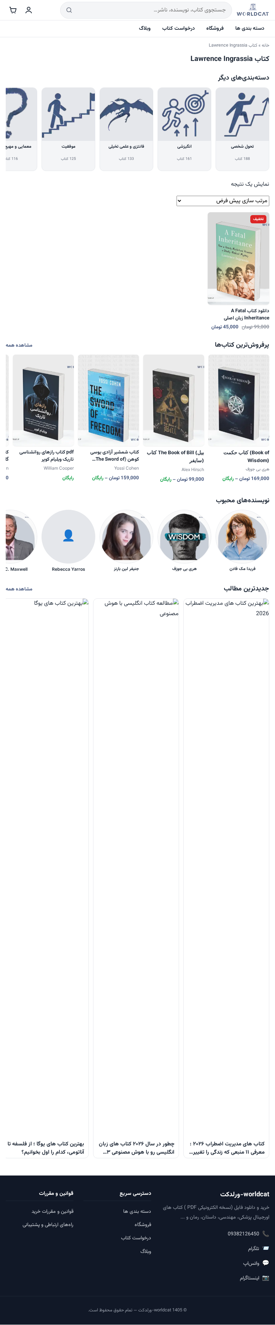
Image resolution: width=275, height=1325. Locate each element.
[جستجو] (69, 10)
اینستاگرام (254, 1278)
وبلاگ (145, 28)
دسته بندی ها (249, 28)
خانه (265, 45)
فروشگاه (215, 28)
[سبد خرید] (13, 10)
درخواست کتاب (178, 28)
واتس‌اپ (256, 1263)
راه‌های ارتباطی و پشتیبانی (48, 1225)
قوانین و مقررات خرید (52, 1212)
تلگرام (258, 1248)
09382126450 (248, 1234)
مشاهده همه (19, 345)
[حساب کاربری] (28, 10)
